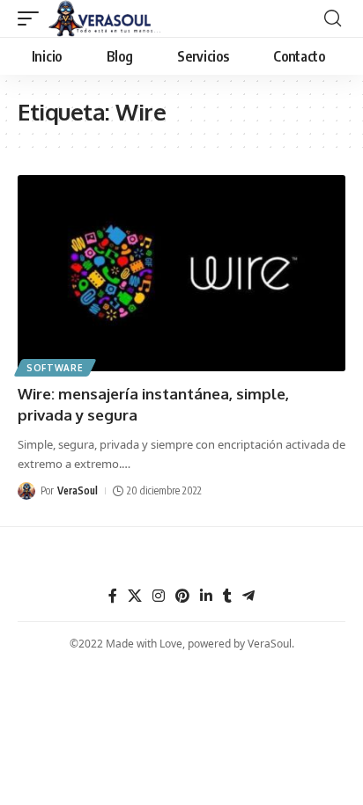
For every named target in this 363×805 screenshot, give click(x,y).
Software (55, 367)
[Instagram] (158, 596)
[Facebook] (113, 596)
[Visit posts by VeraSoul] (26, 491)
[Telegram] (248, 596)
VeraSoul (77, 490)
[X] (134, 596)
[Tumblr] (227, 596)
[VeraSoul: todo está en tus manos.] (105, 18)
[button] (33, 18)
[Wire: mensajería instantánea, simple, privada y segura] (181, 273)
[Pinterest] (182, 596)
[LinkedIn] (206, 596)
